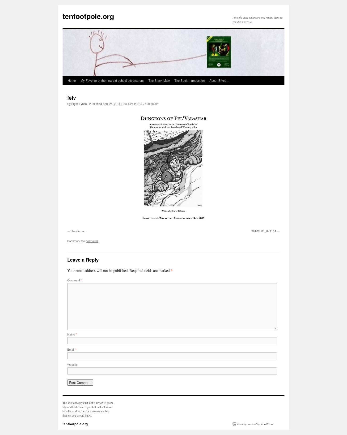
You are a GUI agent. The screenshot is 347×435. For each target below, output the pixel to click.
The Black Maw (159, 80)
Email (71, 349)
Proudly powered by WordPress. (255, 424)
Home (72, 80)
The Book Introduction (189, 80)
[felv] (173, 168)
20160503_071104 (263, 231)
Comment (74, 280)
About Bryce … (219, 80)
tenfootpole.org (88, 16)
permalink (92, 241)
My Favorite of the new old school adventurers (112, 80)
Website (72, 364)
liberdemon (78, 231)
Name (72, 334)
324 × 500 (143, 104)
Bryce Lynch (79, 104)
